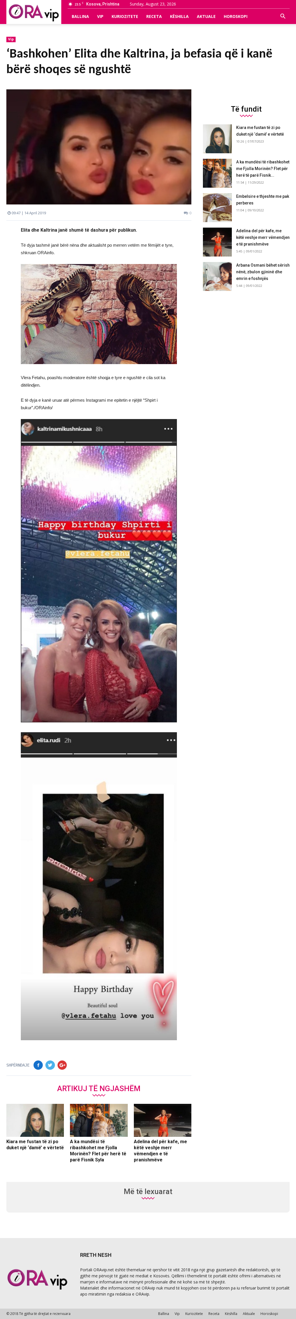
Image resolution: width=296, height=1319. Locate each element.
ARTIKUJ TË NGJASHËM (98, 1088)
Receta (154, 16)
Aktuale (206, 16)
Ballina (80, 16)
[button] (283, 16)
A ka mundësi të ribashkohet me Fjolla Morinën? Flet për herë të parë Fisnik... (262, 169)
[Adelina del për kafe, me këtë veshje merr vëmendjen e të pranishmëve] (162, 1120)
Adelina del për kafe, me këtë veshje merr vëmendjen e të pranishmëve (263, 237)
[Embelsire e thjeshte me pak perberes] (217, 207)
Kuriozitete (125, 16)
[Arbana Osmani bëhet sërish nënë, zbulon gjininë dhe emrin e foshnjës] (217, 276)
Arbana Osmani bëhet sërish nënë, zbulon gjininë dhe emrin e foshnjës (263, 272)
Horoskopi (235, 16)
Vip (100, 16)
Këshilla (179, 16)
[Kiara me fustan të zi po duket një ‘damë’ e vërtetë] (35, 1120)
